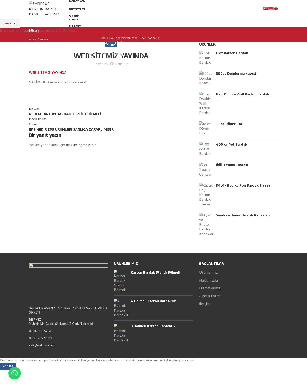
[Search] (93, 9)
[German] (270, 9)
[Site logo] (44, 9)
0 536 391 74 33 (116, 24)
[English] (275, 9)
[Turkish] (265, 9)
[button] (14, 373)
